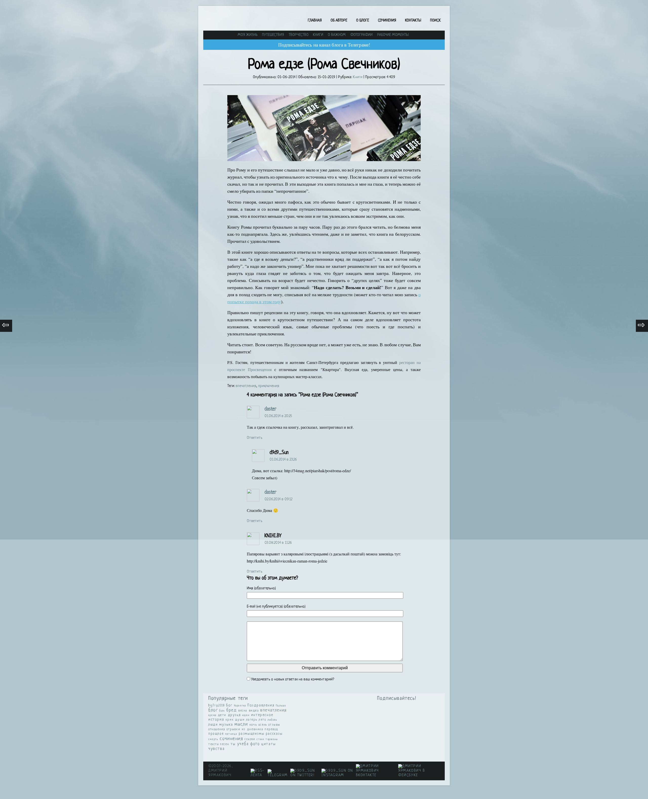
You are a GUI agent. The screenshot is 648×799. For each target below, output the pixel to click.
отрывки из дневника (245, 729)
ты (233, 744)
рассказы (274, 734)
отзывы (274, 725)
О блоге (362, 20)
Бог (229, 705)
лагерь (251, 720)
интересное (262, 715)
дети (222, 715)
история (216, 720)
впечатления (246, 386)
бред (231, 710)
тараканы (272, 739)
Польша (281, 705)
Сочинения (387, 20)
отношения (216, 729)
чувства (216, 749)
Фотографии (361, 35)
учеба (243, 744)
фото (255, 744)
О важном (337, 35)
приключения (268, 386)
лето (262, 720)
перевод (271, 729)
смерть (213, 739)
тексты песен (218, 744)
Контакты (413, 20)
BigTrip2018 (216, 705)
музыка (226, 725)
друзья (234, 715)
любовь (272, 719)
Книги (318, 35)
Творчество (299, 35)
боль (222, 710)
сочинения (231, 739)
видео (254, 710)
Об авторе (339, 20)
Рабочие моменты (393, 35)
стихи (260, 739)
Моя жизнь (247, 35)
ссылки (250, 739)
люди (213, 725)
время (212, 715)
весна (242, 710)
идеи (246, 715)
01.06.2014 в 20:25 (278, 416)
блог (213, 710)
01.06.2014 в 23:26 (283, 460)
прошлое (216, 734)
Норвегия (240, 705)
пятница (231, 734)
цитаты (268, 744)
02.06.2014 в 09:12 (278, 499)
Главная (315, 20)
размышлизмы (252, 734)
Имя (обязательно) (261, 588)
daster (270, 409)
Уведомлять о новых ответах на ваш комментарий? (292, 679)
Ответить (254, 438)
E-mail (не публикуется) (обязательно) (276, 606)
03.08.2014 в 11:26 (278, 543)
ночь (253, 725)
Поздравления (260, 705)
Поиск (435, 20)
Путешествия (273, 35)
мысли (241, 724)
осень (262, 725)
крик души (235, 720)
